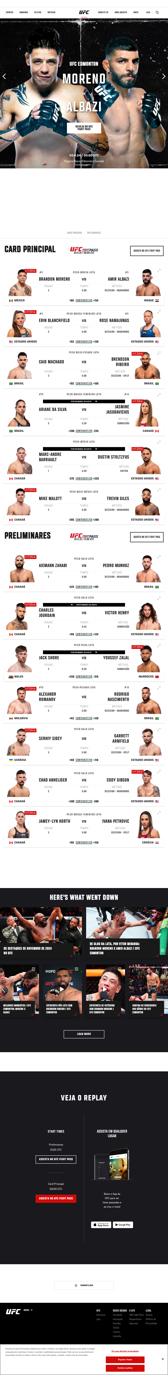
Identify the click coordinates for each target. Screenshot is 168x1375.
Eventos (9, 12)
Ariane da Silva (53, 409)
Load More (84, 1034)
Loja (98, 1319)
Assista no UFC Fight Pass (147, 250)
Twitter (116, 1332)
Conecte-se (103, 12)
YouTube (117, 1323)
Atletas (37, 12)
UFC (98, 1310)
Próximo (163, 76)
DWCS (135, 12)
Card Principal (74, 233)
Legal (148, 1310)
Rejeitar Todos (125, 1360)
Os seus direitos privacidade (125, 1351)
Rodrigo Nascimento (118, 697)
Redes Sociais (120, 1310)
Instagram (118, 1319)
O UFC (132, 1310)
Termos (149, 1315)
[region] (84, 1359)
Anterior (5, 76)
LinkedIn (117, 1336)
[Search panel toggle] (157, 12)
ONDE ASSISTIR (121, 12)
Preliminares (94, 233)
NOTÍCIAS (51, 12)
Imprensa (133, 1323)
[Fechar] (162, 1359)
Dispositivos (135, 1319)
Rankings (24, 12)
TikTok (116, 1327)
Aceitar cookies (125, 1368)
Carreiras (100, 1315)
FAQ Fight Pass (136, 1315)
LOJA (148, 12)
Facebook (117, 1315)
